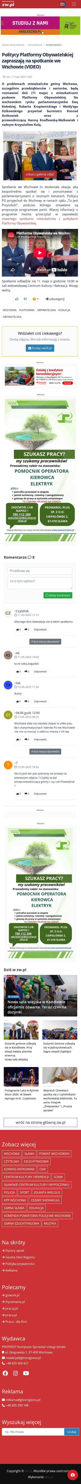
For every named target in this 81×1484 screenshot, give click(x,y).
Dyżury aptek (14, 1250)
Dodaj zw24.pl (42, 348)
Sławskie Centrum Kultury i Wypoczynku (37, 1185)
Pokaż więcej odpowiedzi (45, 641)
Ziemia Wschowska (13, 45)
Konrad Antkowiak (19, 1169)
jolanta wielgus (47, 1192)
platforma (26, 310)
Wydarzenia (35, 45)
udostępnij (56, 299)
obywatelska (46, 310)
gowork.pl (12, 1295)
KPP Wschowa (15, 1200)
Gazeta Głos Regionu (20, 1257)
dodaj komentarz (59, 595)
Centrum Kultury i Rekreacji (26, 1177)
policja (9, 1192)
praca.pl (11, 1315)
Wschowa (10, 310)
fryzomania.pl (15, 1302)
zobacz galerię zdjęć (40, 174)
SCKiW (58, 1177)
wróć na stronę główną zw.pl (40, 1122)
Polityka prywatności (20, 1264)
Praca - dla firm (16, 1322)
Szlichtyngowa (36, 1161)
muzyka (50, 1223)
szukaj (71, 1432)
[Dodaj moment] (72, 1475)
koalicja (64, 310)
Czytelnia (11, 1161)
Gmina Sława (14, 1208)
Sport (24, 1192)
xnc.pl (48, 1477)
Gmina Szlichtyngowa (21, 1223)
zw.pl (28, 1471)
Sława (29, 1154)
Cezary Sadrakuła (45, 1200)
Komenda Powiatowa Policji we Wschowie (37, 1216)
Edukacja (36, 1208)
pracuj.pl (11, 1308)
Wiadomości (54, 45)
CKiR (42, 1169)
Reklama (11, 1270)
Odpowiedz (40, 629)
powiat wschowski (54, 1154)
